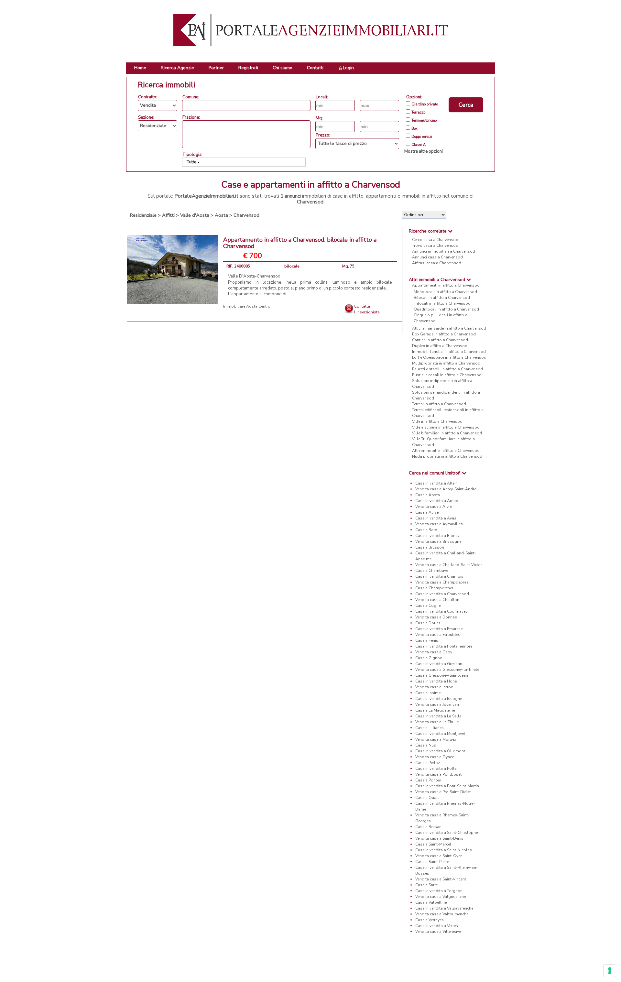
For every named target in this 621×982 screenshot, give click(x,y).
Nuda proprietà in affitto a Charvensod (447, 456)
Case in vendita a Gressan (438, 663)
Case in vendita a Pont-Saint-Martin (447, 786)
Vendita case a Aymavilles (439, 524)
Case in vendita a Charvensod (442, 593)
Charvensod (246, 215)
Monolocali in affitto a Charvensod (445, 291)
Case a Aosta (427, 494)
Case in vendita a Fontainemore (443, 646)
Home (140, 68)
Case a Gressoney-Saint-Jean (441, 675)
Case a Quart (427, 797)
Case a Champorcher (434, 588)
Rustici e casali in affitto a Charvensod (447, 374)
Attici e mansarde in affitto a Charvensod (449, 328)
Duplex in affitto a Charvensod (439, 345)
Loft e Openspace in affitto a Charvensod (449, 357)
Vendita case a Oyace (434, 756)
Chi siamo (282, 68)
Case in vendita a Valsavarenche (444, 908)
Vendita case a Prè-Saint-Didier (443, 791)
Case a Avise (427, 512)
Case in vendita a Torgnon (439, 890)
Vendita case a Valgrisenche (440, 896)
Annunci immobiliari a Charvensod (443, 251)
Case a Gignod (428, 657)
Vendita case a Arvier (434, 506)
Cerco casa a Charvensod (435, 239)
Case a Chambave (431, 570)
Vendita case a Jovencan (437, 704)
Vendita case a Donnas (436, 617)
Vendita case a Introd (434, 687)
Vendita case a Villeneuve (438, 931)
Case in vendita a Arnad (436, 500)
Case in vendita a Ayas (435, 518)
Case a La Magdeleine (435, 710)
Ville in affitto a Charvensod (437, 421)
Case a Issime (428, 692)
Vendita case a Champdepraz (441, 582)
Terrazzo (418, 113)
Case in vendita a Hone (436, 681)
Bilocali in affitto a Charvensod (442, 297)
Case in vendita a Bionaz (437, 535)
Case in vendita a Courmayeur (442, 611)
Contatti (315, 68)
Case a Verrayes (429, 919)
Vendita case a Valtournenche (441, 914)
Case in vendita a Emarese (439, 628)
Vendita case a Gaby (433, 652)
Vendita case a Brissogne (438, 541)
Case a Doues (428, 623)
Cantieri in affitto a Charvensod (440, 340)
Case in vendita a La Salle (438, 716)
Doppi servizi (421, 137)
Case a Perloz (427, 762)
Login (348, 68)
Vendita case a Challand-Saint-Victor (448, 564)
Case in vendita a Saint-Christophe (446, 832)
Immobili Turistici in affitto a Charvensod (449, 351)
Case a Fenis (426, 640)
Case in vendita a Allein (436, 483)
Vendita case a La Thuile (437, 722)
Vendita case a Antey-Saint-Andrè (445, 489)
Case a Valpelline (431, 902)
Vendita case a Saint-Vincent (440, 879)
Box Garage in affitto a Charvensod (444, 334)
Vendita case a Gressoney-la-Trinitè (447, 669)
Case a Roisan (428, 826)
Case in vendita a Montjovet (440, 733)
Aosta (221, 215)
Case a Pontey (428, 780)
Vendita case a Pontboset (438, 774)
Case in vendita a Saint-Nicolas (443, 850)
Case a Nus (425, 745)
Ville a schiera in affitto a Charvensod (446, 427)
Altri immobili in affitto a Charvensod (446, 450)
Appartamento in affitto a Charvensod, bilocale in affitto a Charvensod (299, 243)
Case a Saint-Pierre (432, 861)
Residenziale (143, 215)
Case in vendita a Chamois (439, 576)
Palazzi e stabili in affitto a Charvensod (447, 369)
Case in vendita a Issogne (438, 698)
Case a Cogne (428, 605)
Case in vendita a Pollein (437, 768)
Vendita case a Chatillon (437, 599)
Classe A (418, 145)
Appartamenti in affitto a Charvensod (446, 285)
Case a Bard (426, 529)
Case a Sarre (426, 885)
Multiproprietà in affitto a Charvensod (446, 363)
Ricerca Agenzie (177, 68)
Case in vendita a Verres (436, 925)
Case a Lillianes (429, 727)
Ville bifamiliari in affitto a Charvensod (447, 433)
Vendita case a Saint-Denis (439, 838)
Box (414, 129)
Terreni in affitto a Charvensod (439, 404)
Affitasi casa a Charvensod (436, 263)
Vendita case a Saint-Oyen (439, 855)
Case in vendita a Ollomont (440, 751)
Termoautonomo (424, 121)
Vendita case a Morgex (435, 739)
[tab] (448, 231)
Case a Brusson (429, 547)
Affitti (168, 215)
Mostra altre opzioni (423, 151)
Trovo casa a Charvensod (435, 245)
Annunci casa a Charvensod (437, 257)
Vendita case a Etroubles (437, 634)
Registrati (248, 68)
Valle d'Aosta (194, 215)
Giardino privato (424, 104)
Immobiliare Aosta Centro (246, 306)
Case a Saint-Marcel (433, 844)
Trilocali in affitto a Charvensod (442, 303)
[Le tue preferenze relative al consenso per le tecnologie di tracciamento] (610, 971)
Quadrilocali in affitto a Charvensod (446, 309)
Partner (216, 68)
